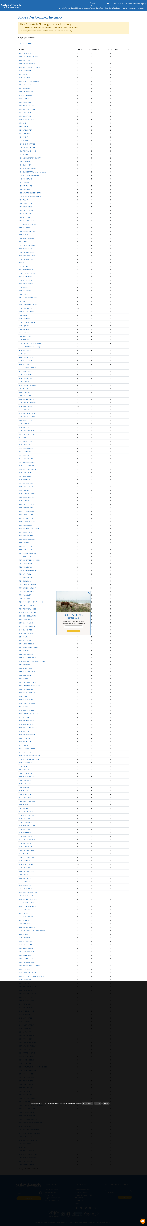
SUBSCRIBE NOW (73, 631)
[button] (74, 622)
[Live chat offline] (142, 1221)
